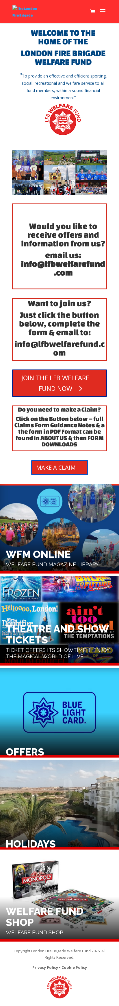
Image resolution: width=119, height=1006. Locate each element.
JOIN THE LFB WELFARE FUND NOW (55, 383)
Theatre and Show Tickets (59, 621)
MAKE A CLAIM (56, 467)
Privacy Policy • (47, 967)
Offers (59, 713)
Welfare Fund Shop (59, 897)
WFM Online (59, 529)
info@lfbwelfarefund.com (63, 268)
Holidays (59, 805)
